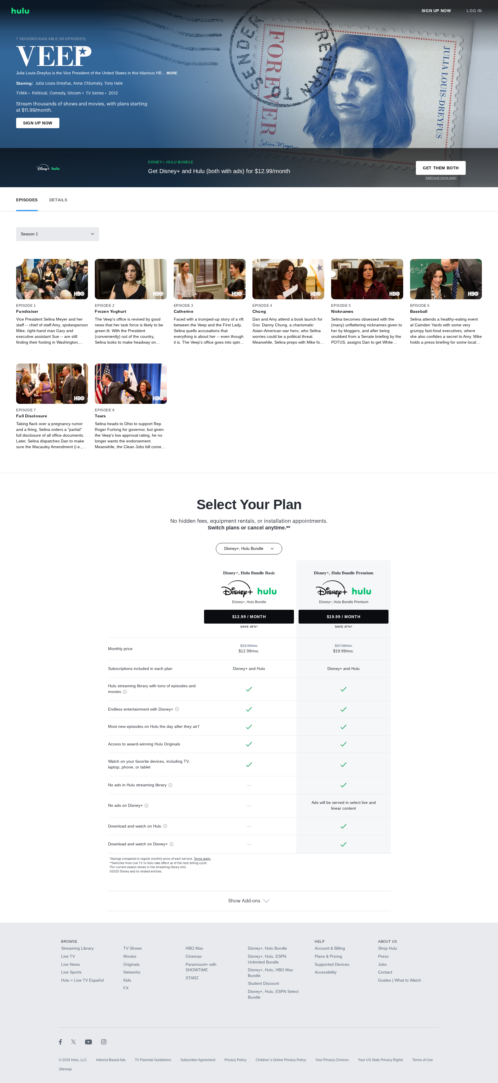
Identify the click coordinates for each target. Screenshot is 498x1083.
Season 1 (29, 234)
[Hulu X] (78, 1041)
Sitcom (74, 93)
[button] (27, 198)
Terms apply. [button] (202, 858)
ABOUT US (387, 942)
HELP (320, 942)
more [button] (172, 73)
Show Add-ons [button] (244, 901)
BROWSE (69, 942)
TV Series (95, 93)
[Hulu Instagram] (103, 1041)
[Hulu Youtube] (93, 1041)
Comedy (57, 93)
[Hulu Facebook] (65, 1041)
